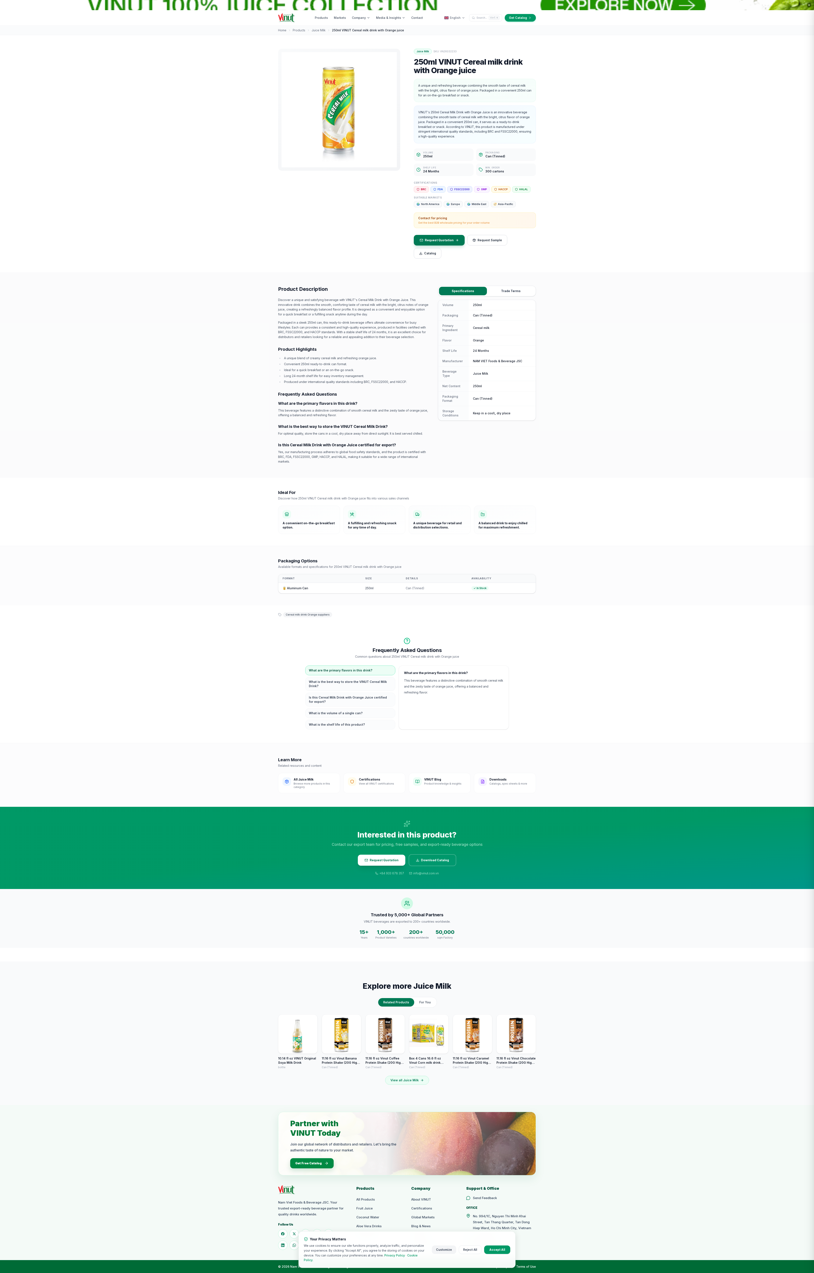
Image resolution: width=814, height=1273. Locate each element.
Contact (417, 17)
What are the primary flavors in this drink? (340, 670)
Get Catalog (518, 17)
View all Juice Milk (404, 1080)
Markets (340, 17)
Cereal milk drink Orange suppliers (308, 614)
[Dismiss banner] (809, 5)
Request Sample (490, 240)
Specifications (463, 291)
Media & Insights (388, 17)
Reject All (470, 1249)
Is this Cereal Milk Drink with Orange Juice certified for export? (348, 699)
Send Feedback (485, 1198)
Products (321, 17)
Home (282, 30)
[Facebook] (282, 1233)
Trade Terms (511, 291)
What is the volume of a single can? (335, 713)
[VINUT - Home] (286, 18)
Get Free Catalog (308, 1163)
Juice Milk (319, 30)
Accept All (497, 1249)
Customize (444, 1249)
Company (359, 17)
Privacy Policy (394, 1255)
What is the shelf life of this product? (337, 724)
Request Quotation (439, 240)
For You (425, 1002)
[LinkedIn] (282, 1245)
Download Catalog (435, 860)
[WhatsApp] (294, 1245)
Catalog (430, 253)
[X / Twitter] (294, 1233)
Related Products (396, 1002)
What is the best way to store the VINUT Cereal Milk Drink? (348, 684)
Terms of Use (526, 1266)
